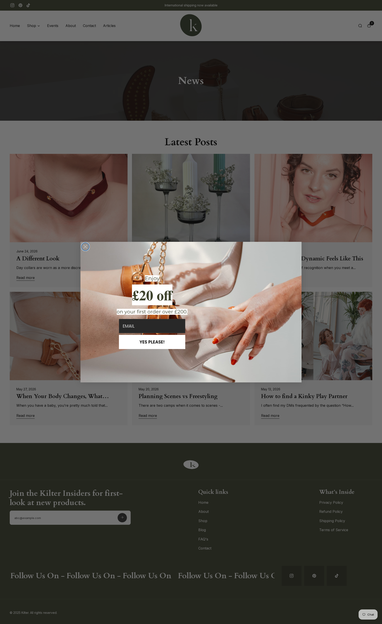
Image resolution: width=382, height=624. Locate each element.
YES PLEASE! (152, 342)
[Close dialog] (85, 247)
